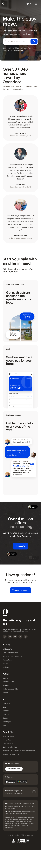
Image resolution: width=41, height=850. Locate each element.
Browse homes (8, 660)
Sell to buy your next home (12, 656)
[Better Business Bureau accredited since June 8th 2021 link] (23, 841)
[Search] (34, 41)
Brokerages (7, 721)
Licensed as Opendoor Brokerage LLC (20, 806)
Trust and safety (8, 736)
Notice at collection (10, 747)
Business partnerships (10, 689)
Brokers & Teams (8, 682)
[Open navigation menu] (36, 4)
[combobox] (20, 41)
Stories (5, 663)
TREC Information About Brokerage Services (21, 811)
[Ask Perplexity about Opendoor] (26, 637)
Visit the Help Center (13, 768)
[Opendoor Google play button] (22, 781)
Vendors (6, 692)
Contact (6, 711)
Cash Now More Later (10, 652)
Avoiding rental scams (11, 754)
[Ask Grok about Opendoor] (20, 637)
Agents (5, 678)
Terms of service (8, 740)
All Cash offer (7, 649)
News (4, 707)
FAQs (4, 725)
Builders (5, 685)
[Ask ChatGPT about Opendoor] (5, 637)
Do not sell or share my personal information (19, 751)
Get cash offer (20, 546)
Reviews (6, 667)
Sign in (28, 4)
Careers (5, 718)
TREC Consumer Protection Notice (16, 813)
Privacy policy (8, 743)
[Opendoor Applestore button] (10, 781)
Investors (6, 714)
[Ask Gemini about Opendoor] (15, 637)
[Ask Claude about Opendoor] (10, 637)
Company (6, 703)
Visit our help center (20, 590)
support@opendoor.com (25, 823)
